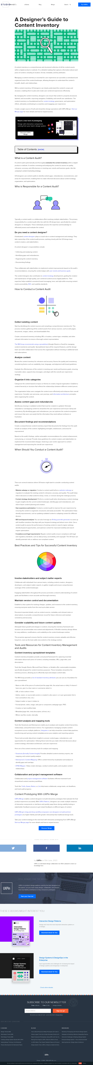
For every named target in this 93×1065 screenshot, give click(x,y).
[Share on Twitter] (13, 848)
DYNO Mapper (21, 766)
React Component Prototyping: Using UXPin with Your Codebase (45, 1037)
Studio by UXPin (5, 4)
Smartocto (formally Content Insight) (28, 753)
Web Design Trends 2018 (7, 1037)
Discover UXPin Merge (25, 133)
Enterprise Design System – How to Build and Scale (74, 1039)
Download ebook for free (49, 933)
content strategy (49, 101)
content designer (29, 236)
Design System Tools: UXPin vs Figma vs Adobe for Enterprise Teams (45, 1044)
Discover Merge (46, 828)
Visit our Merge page (22, 822)
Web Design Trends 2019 (7, 1034)
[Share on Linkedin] (80, 848)
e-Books (26, 4)
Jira (39, 786)
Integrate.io (45, 730)
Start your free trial (27, 896)
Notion (33, 786)
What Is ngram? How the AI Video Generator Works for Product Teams (45, 1034)
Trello (23, 786)
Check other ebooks (46, 987)
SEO (29, 284)
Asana (28, 786)
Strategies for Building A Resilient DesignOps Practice (75, 1034)
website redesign (65, 490)
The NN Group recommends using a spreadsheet (31, 344)
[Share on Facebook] (46, 848)
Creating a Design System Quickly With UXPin (12, 1039)
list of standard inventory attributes (44, 678)
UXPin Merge (19, 799)
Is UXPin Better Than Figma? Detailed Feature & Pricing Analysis (45, 1042)
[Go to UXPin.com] (46, 1055)
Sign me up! (60, 1011)
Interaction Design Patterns (50, 921)
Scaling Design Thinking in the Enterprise (11, 1042)
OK (80, 1063)
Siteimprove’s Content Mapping (26, 760)
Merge (53, 4)
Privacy (38, 1060)
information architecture (61, 394)
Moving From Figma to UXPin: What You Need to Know (44, 1039)
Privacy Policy (59, 1015)
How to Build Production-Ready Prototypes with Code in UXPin (45, 1031)
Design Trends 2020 (6, 1031)
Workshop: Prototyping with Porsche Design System (74, 1031)
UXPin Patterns (44, 801)
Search (66, 4)
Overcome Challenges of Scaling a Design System (74, 1037)
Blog (40, 4)
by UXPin (13, 4)
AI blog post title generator (61, 520)
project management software (37, 779)
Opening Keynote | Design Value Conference (73, 1042)
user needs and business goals (59, 271)
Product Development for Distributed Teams (11, 1044)
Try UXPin (84, 4)
